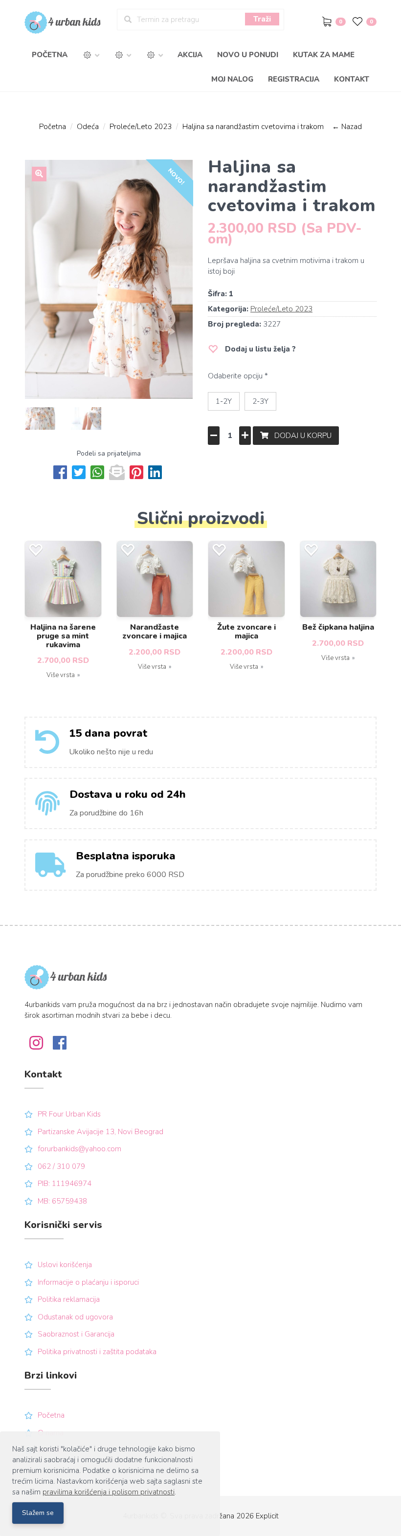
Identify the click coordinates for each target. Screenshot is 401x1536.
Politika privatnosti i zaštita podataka (97, 1352)
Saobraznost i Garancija (76, 1334)
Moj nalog (232, 79)
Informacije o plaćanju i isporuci (88, 1282)
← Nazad (347, 127)
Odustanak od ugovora (75, 1317)
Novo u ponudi (247, 55)
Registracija (293, 79)
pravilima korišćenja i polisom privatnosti (109, 1492)
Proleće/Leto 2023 (141, 127)
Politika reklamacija (69, 1299)
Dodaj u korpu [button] (300, 435)
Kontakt (351, 79)
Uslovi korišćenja (65, 1265)
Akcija (190, 55)
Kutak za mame (324, 55)
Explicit (267, 1516)
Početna (49, 55)
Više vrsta (60, 675)
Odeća (88, 127)
